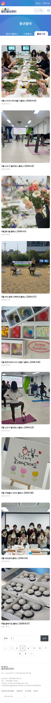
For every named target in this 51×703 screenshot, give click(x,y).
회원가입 (46, 3)
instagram (3, 3)
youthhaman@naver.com (17, 683)
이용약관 (19, 691)
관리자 (35, 691)
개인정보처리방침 (7, 691)
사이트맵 (28, 691)
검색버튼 (41, 10)
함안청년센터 (9, 10)
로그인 (38, 3)
